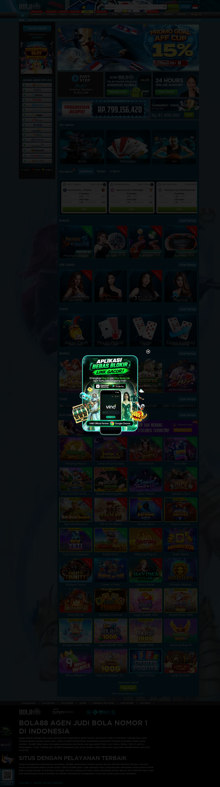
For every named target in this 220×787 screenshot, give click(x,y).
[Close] (148, 351)
